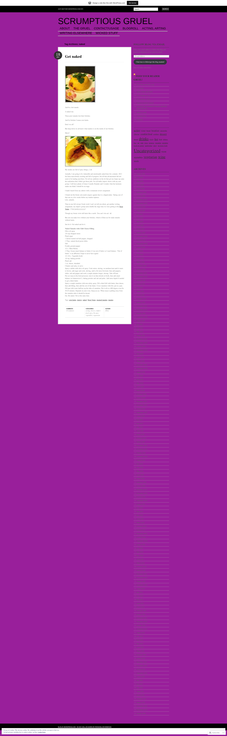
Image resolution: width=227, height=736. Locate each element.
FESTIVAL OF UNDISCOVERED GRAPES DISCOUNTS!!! (152, 107)
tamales (110, 300)
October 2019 (141, 346)
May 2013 (140, 599)
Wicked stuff (107, 33)
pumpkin (158, 143)
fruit (160, 139)
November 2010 (142, 710)
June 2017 (140, 423)
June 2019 (140, 354)
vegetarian (96, 315)
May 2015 (140, 515)
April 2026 (140, 185)
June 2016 (140, 467)
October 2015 (141, 497)
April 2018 (140, 387)
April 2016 (140, 475)
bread (148, 130)
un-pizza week (162, 146)
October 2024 (141, 240)
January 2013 (141, 614)
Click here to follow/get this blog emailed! (150, 62)
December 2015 (142, 489)
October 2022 (141, 313)
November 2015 (142, 493)
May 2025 (140, 221)
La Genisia (140, 88)
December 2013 (142, 574)
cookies (156, 134)
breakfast (155, 130)
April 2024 (140, 258)
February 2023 (141, 299)
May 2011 (140, 688)
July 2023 (140, 287)
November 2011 (142, 665)
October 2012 (141, 625)
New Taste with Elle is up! (145, 84)
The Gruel (81, 28)
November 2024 (142, 236)
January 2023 (141, 302)
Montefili (140, 120)
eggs (151, 139)
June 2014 (140, 552)
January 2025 (141, 232)
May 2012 (140, 643)
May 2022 (140, 332)
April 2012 (140, 647)
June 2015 (140, 511)
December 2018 (142, 365)
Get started (132, 3)
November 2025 (142, 203)
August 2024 (141, 247)
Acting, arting (154, 28)
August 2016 (141, 460)
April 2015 (140, 519)
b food (143, 131)
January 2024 (141, 269)
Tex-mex (95, 313)
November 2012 (142, 621)
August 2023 (141, 284)
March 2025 (141, 229)
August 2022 (141, 321)
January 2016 (141, 486)
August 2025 (141, 210)
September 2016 (142, 456)
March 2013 (141, 607)
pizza (146, 143)
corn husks (72, 300)
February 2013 (141, 610)
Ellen (107, 311)
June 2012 (140, 640)
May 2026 (140, 181)
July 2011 (140, 680)
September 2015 (142, 500)
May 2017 (140, 427)
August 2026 (141, 174)
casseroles (163, 131)
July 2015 (140, 508)
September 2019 (142, 350)
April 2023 (140, 291)
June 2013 (140, 596)
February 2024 (141, 265)
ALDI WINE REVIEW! (145, 92)
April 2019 (140, 357)
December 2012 (142, 618)
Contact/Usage (106, 28)
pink (141, 143)
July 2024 (140, 251)
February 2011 (141, 699)
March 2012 (141, 651)
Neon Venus (92, 300)
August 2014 (141, 544)
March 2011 (141, 695)
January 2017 (141, 442)
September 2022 (142, 317)
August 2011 (141, 677)
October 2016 (141, 453)
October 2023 (141, 280)
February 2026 (141, 192)
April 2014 (140, 559)
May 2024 (140, 254)
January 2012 (141, 658)
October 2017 (141, 409)
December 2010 (142, 706)
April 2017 (140, 431)
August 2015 (141, 504)
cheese (93, 311)
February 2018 (141, 394)
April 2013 (140, 603)
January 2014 (141, 570)
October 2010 (141, 713)
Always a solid (141, 112)
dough (136, 139)
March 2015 (141, 522)
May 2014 (140, 555)
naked (85, 300)
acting (88, 311)
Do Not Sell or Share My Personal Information (94, 727)
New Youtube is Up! (143, 95)
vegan (163, 151)
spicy (91, 313)
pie (138, 143)
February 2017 (141, 438)
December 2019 (142, 339)
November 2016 (142, 449)
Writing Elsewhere (76, 33)
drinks (144, 138)
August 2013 (141, 588)
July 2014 (140, 548)
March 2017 (141, 434)
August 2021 (141, 335)
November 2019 (142, 343)
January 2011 (141, 702)
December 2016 (142, 445)
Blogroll (130, 28)
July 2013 (140, 592)
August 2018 (141, 372)
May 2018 (140, 383)
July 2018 (140, 376)
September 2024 (142, 243)
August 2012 (141, 632)
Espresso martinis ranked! (145, 103)
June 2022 (140, 328)
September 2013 (142, 585)
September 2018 (142, 368)
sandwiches (148, 146)
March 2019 (141, 361)
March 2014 (141, 563)
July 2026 (140, 177)
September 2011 (142, 673)
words (136, 161)
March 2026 (141, 188)
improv (79, 300)
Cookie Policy (42, 732)
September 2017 (142, 412)
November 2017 (142, 405)
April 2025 (140, 225)
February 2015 (141, 526)
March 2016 (141, 478)
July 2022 (140, 324)
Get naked (73, 56)
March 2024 (141, 262)
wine (161, 156)
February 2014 (141, 566)
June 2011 (140, 684)
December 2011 (142, 662)
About (65, 28)
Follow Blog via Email (149, 44)
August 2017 (141, 416)
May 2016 (140, 471)
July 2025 (140, 214)
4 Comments (70, 311)
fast (156, 139)
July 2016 (140, 464)
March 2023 (141, 295)
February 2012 (141, 654)
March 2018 (141, 390)
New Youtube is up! (143, 99)
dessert (163, 134)
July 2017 (140, 420)
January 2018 (141, 398)
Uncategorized (147, 150)
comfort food (146, 133)
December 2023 (142, 273)
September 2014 (142, 541)
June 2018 (140, 379)
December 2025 (142, 199)
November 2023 (142, 276)
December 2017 (142, 401)
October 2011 (141, 669)
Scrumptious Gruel (105, 21)
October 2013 (141, 581)
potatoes (151, 143)
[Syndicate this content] (134, 76)
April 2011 (140, 691)
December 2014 (142, 533)
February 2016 (141, 482)
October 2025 (141, 207)
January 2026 (141, 196)
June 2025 (140, 218)
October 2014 (141, 537)
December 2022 (142, 306)
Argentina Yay (141, 116)
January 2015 (141, 530)
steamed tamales (102, 300)
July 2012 (140, 636)
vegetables (89, 315)
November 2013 (142, 577)
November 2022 (142, 310)
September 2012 (142, 629)
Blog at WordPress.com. (67, 727)
